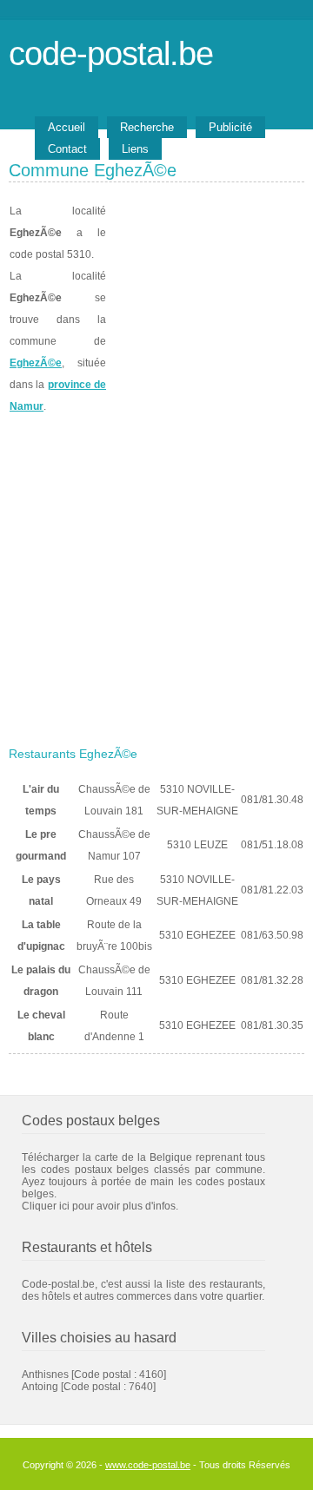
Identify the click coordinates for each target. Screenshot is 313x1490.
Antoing (40, 1387)
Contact (67, 148)
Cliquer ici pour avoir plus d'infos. (100, 1206)
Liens (135, 148)
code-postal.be (111, 53)
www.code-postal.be (147, 1465)
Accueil (66, 127)
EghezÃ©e (36, 363)
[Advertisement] (156, 575)
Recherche (147, 127)
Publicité (230, 127)
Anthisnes (45, 1374)
